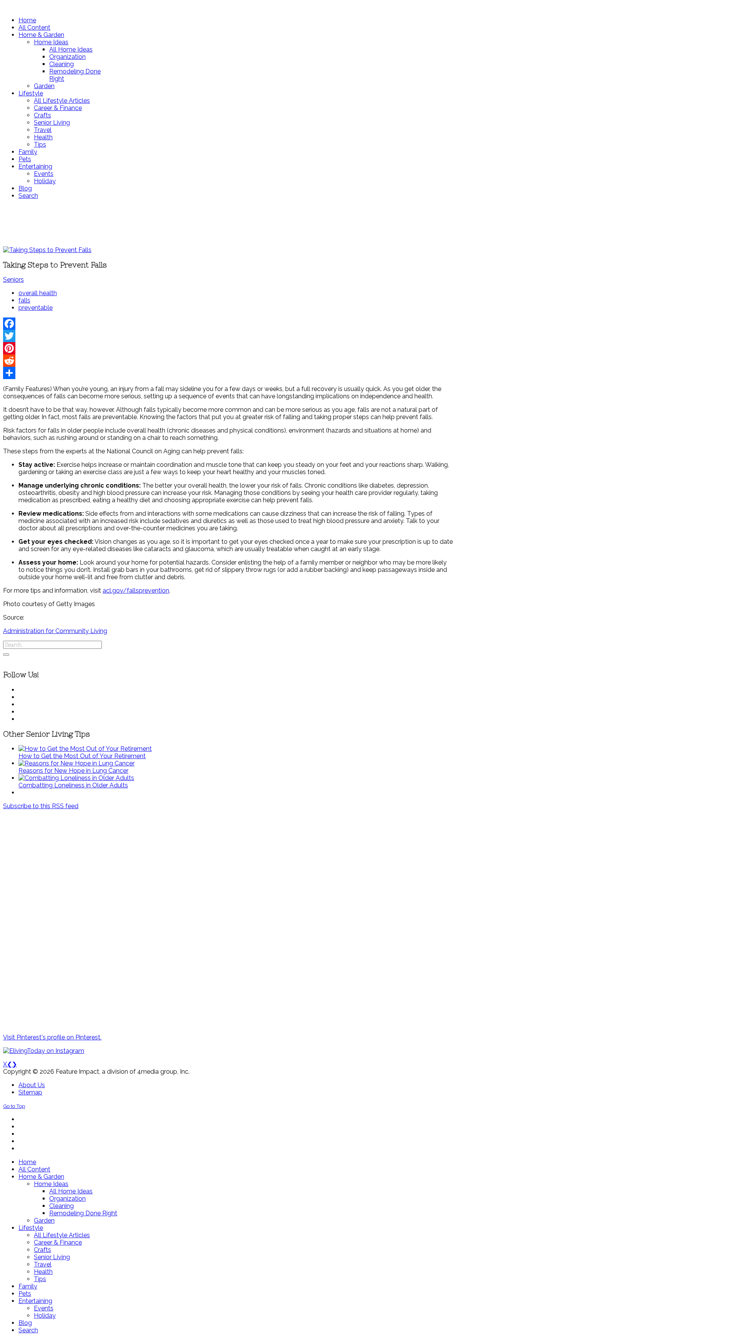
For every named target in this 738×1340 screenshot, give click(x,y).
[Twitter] (228, 336)
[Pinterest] (228, 348)
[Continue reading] (85, 748)
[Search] (6, 654)
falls (24, 300)
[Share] (228, 373)
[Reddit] (228, 360)
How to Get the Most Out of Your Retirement (82, 756)
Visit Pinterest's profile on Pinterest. (52, 1037)
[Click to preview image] (47, 250)
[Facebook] (228, 323)
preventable (35, 307)
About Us (31, 1085)
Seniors (13, 279)
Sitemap (30, 1092)
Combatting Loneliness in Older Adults (73, 785)
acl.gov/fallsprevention (136, 590)
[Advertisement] (228, 223)
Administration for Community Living (55, 631)
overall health (37, 293)
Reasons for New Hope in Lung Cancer (73, 770)
